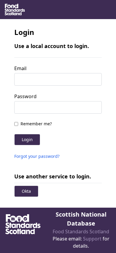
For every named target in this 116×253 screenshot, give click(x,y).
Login (27, 139)
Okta (26, 191)
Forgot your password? (36, 156)
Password (25, 96)
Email (20, 68)
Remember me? (36, 123)
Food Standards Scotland (81, 231)
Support (92, 238)
